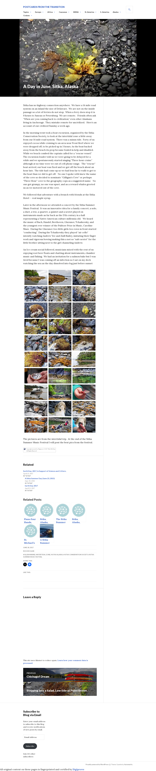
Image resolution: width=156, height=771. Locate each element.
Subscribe (30, 746)
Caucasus (63, 12)
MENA (76, 12)
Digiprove (78, 769)
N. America (89, 12)
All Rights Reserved (31, 451)
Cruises (26, 15)
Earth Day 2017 (31, 486)
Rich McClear (28, 551)
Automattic (128, 764)
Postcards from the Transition (44, 6)
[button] (36, 277)
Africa (50, 12)
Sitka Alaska (57, 555)
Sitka (25, 81)
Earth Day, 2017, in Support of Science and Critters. (44, 471)
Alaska (115, 12)
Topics (26, 12)
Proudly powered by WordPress (97, 764)
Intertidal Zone (43, 555)
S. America (104, 12)
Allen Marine (29, 555)
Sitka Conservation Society (76, 555)
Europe (38, 12)
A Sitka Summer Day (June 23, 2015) (40, 478)
